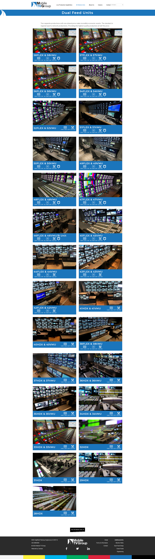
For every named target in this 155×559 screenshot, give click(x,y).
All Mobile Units (80, 5)
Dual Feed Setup (119, 546)
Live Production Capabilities (64, 5)
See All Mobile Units (77, 529)
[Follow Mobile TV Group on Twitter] (77, 548)
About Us (91, 5)
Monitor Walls (120, 543)
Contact (108, 5)
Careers (100, 5)
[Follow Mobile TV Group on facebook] (66, 548)
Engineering (120, 551)
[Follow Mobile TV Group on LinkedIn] (88, 548)
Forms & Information (102, 543)
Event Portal (120, 548)
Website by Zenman (37, 548)
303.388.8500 (35, 543)
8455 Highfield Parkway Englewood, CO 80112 (44, 540)
